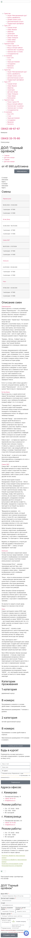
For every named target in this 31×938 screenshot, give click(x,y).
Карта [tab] (3, 181)
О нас (9, 60)
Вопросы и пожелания (8, 918)
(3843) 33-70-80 (10, 138)
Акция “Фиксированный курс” (17, 15)
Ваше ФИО (4, 893)
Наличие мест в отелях (15, 52)
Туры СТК (7, 25)
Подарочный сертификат (15, 23)
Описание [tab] (5, 179)
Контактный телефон (8, 898)
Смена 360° (6, 240)
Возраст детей (6, 913)
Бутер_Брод (6, 219)
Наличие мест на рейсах (15, 49)
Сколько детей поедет (20, 908)
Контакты (10, 68)
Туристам (7, 13)
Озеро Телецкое (12, 37)
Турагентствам (9, 43)
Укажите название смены (7, 908)
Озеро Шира (11, 39)
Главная (6, 155)
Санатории (11, 33)
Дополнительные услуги (15, 21)
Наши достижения (13, 62)
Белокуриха (11, 41)
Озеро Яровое (12, 29)
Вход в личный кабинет (15, 47)
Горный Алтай (12, 27)
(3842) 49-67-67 (10, 128)
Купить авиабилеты (13, 17)
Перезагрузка (7, 198)
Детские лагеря (12, 35)
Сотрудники (11, 64)
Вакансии (10, 66)
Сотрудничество (12, 54)
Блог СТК (10, 58)
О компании (8, 56)
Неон (4, 281)
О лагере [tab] (4, 177)
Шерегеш (10, 31)
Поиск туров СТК (13, 45)
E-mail (3, 903)
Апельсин (6, 261)
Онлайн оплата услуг (14, 19)
